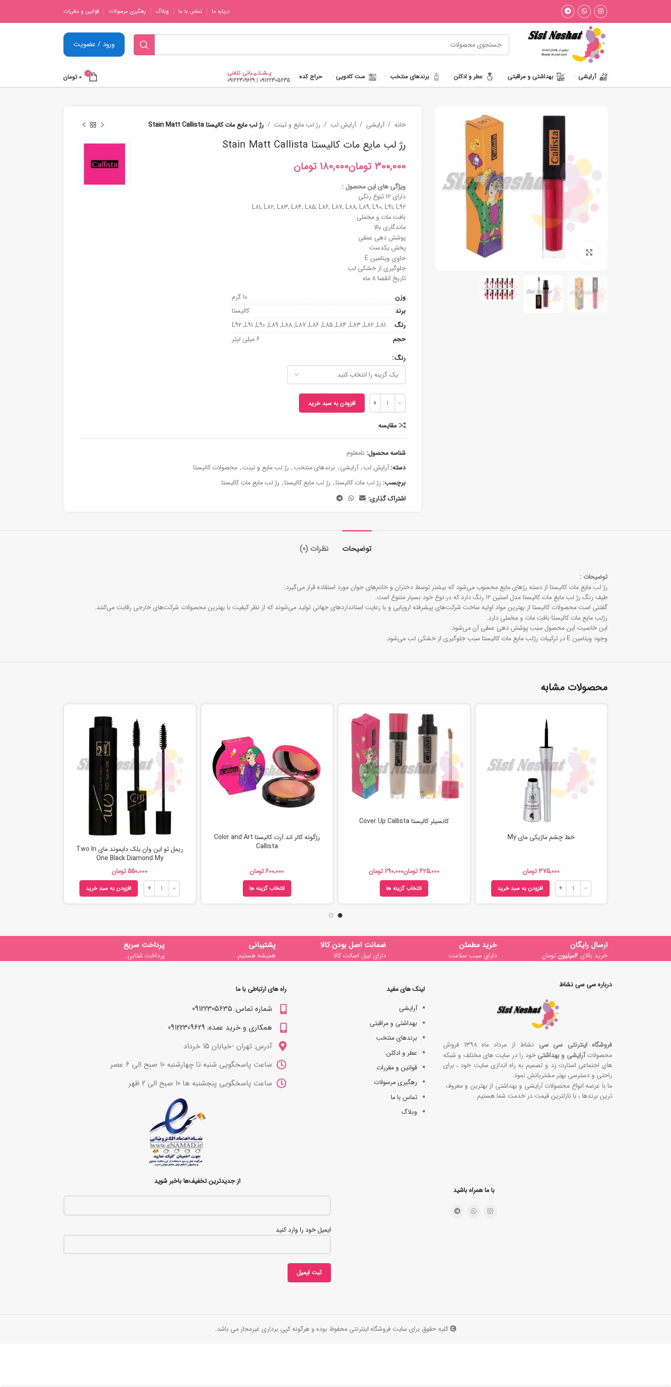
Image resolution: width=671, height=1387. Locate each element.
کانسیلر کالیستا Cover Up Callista (404, 821)
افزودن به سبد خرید (332, 403)
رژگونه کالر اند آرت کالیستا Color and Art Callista (267, 841)
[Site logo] (566, 44)
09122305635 (275, 80)
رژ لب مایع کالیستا (307, 483)
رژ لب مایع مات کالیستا (250, 483)
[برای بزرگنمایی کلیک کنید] (589, 252)
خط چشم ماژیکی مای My (541, 837)
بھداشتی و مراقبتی (393, 1023)
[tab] (357, 544)
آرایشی (375, 125)
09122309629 (241, 80)
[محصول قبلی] (102, 124)
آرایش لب (343, 125)
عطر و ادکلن (401, 1053)
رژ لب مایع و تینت (297, 125)
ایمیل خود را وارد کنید (303, 1230)
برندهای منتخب (314, 467)
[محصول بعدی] (84, 124)
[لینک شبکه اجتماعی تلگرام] (568, 11)
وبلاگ (409, 1112)
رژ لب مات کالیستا (358, 483)
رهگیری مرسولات (395, 1082)
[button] (520, 888)
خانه (400, 125)
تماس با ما (404, 1097)
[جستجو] (144, 44)
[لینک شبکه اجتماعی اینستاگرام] (601, 11)
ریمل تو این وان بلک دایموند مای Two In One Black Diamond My (129, 853)
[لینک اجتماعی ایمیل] (362, 498)
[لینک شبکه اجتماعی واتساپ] (584, 11)
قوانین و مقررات (397, 1068)
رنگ (400, 358)
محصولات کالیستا (215, 467)
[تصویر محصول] (404, 762)
